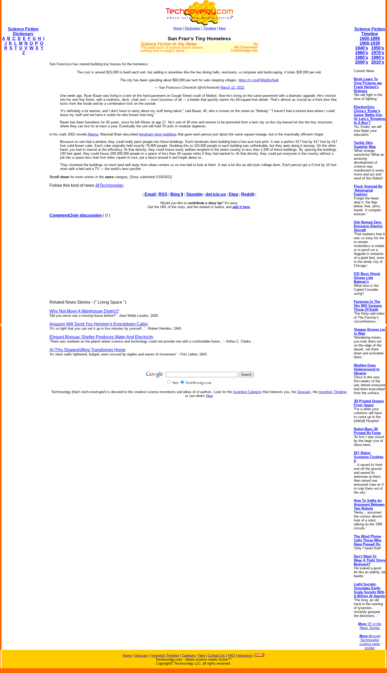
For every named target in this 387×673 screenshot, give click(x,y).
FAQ (231, 655)
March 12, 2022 (232, 87)
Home (177, 28)
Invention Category (247, 392)
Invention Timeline (332, 392)
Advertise (244, 655)
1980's (361, 57)
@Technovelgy (109, 185)
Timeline (209, 28)
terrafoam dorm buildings (158, 134)
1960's (361, 53)
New (222, 28)
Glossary (304, 392)
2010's (377, 62)
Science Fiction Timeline (369, 31)
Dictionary (192, 28)
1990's (377, 57)
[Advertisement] (23, 138)
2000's (361, 62)
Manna (93, 134)
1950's (377, 48)
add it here (241, 207)
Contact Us (216, 655)
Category (189, 655)
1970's (377, 53)
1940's (361, 48)
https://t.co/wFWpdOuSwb (259, 80)
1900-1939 (370, 43)
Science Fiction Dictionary (23, 31)
